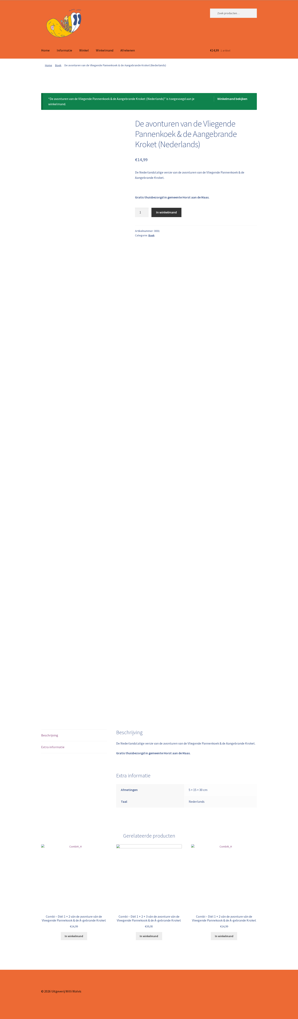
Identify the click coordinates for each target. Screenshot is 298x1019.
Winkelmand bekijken (232, 99)
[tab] (74, 735)
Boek (58, 65)
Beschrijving (49, 735)
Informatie (64, 50)
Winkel (84, 50)
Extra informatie (52, 747)
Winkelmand (104, 50)
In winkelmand (166, 212)
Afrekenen (127, 50)
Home (45, 50)
